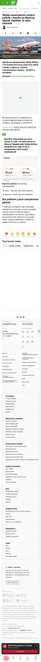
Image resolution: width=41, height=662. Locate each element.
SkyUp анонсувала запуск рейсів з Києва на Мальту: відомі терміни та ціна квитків (29, 8)
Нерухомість (10, 528)
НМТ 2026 (9, 516)
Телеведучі (5, 366)
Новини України (11, 401)
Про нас (4, 353)
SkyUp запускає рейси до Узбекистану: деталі (19, 128)
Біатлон (8, 553)
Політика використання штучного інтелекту (9, 381)
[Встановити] (20, 648)
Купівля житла (10, 534)
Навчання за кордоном (13, 522)
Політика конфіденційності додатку (30, 354)
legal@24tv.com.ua (25, 630)
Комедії (8, 499)
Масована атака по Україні (14, 432)
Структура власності (28, 375)
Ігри (23, 385)
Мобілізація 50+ (11, 449)
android (8, 595)
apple (22, 595)
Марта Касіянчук (12, 27)
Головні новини (11, 398)
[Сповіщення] (38, 3)
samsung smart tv (22, 600)
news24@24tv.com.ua (9, 324)
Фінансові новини (12, 474)
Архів (23, 378)
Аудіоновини (10, 409)
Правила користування (9, 373)
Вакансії (24, 372)
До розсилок (12, 582)
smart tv (8, 600)
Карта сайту (25, 382)
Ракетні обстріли (11, 421)
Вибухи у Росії (10, 434)
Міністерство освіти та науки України (18, 511)
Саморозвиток (10, 519)
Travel (4, 8)
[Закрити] (37, 645)
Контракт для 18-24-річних (14, 454)
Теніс (7, 551)
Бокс (7, 545)
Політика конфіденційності (7, 376)
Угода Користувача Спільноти (28, 358)
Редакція (5, 356)
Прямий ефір (10, 404)
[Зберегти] (35, 33)
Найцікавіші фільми (12, 491)
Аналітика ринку (11, 531)
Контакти (25, 369)
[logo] (13, 3)
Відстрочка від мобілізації (14, 457)
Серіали (8, 502)
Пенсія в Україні (11, 482)
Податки (8, 479)
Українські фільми (12, 494)
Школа (8, 514)
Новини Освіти (11, 509)
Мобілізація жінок (12, 451)
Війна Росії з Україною (14, 418)
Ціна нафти (9, 469)
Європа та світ (12, 8)
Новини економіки (13, 466)
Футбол (8, 548)
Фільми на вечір (11, 496)
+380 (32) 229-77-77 (14, 628)
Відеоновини (10, 406)
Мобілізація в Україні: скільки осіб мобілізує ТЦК (22, 459)
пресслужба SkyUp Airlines (23, 76)
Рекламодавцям (7, 369)
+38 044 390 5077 (27, 324)
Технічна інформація (28, 365)
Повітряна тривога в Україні (15, 429)
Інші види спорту (11, 556)
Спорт (8, 543)
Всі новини (10, 396)
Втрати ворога (10, 437)
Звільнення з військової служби (16, 446)
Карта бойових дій (12, 424)
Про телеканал (7, 363)
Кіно (7, 489)
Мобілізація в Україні (14, 444)
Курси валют (10, 471)
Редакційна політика (8, 360)
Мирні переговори (12, 426)
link (23, 332)
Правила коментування (29, 362)
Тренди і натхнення (12, 536)
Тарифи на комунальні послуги (16, 477)
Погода (8, 412)
